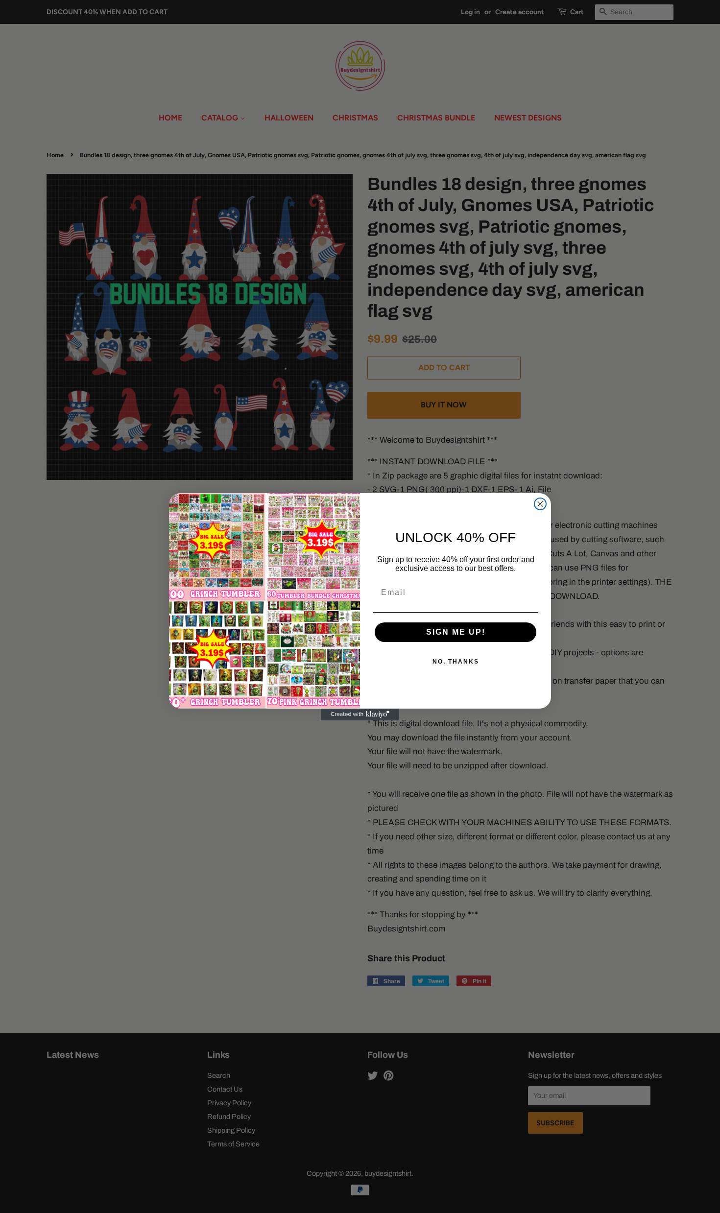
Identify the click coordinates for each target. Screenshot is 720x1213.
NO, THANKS (455, 661)
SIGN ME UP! (455, 632)
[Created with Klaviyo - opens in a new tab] (360, 714)
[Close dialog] (540, 504)
